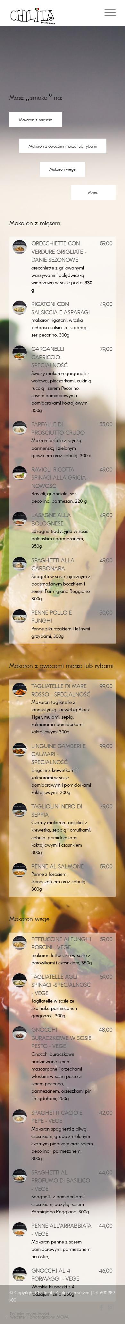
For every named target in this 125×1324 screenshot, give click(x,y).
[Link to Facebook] (101, 1311)
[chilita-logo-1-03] (51, 13)
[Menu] (107, 13)
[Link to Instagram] (111, 1311)
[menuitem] (107, 13)
